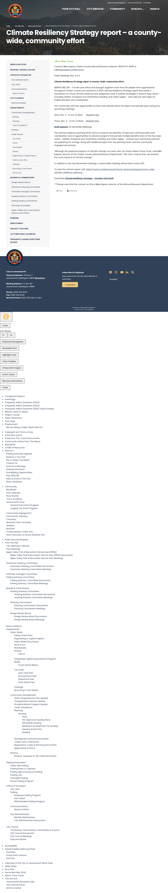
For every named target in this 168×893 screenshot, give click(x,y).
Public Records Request (116, 3)
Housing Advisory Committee (24, 196)
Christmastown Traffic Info (19, 531)
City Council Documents (22, 833)
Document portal (13, 435)
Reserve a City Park (15, 457)
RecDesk (10, 528)
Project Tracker (19, 228)
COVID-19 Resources (15, 447)
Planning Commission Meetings (29, 608)
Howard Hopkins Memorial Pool (20, 849)
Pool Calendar (13, 492)
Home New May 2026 (15, 872)
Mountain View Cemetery (18, 522)
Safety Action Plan (20, 160)
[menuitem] (73, 8)
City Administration (20, 80)
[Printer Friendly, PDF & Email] (64, 61)
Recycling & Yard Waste (22, 168)
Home (8, 26)
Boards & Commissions (22, 177)
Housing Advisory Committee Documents (34, 594)
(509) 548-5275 (20, 292)
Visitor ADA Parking (19, 765)
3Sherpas (92, 308)
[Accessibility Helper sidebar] (6, 316)
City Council (17, 98)
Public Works (17, 134)
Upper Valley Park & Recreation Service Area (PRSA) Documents (41, 555)
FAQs (24, 716)
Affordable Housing (31, 723)
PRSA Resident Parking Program (29, 801)
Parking (14, 218)
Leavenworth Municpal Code (20, 881)
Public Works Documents (26, 641)
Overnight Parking (19, 778)
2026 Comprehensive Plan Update (31, 698)
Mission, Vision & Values (22, 69)
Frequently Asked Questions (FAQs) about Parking (29, 408)
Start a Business (14, 481)
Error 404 (9, 869)
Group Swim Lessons (16, 855)
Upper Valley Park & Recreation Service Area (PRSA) (25, 211)
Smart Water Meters (28, 665)
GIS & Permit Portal (15, 885)
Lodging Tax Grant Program (24, 508)
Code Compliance (20, 125)
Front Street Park (26, 682)
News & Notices (18, 64)
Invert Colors (8, 374)
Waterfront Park (26, 679)
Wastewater (17, 147)
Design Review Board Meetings (29, 619)
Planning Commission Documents (31, 605)
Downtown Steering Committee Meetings (30, 569)
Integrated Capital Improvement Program (35, 659)
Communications (19, 89)
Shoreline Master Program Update (31, 704)
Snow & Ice (17, 173)
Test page (10, 421)
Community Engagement (19, 513)
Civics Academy (14, 499)
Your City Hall (71, 9)
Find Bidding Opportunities (19, 472)
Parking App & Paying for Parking (26, 772)
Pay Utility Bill (12, 475)
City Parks (16, 139)
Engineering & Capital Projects (25, 156)
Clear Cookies (9, 361)
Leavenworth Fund (15, 502)
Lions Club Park (25, 673)
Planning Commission (21, 205)
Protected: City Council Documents (22, 438)
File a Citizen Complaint (17, 460)
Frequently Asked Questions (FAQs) (25, 241)
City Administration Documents (29, 820)
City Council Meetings (21, 836)
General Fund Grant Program (24, 505)
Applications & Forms (24, 748)
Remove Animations (12, 381)
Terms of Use (79, 309)
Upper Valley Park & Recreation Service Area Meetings (36, 558)
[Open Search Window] (132, 272)
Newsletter (10, 444)
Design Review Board (20, 182)
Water (15, 143)
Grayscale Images (11, 367)
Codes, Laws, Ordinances (26, 742)
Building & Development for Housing (40, 726)
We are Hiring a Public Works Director (24, 427)
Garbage (16, 164)
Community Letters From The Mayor (22, 441)
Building (16, 117)
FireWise (10, 525)
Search (154, 9)
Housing (22, 713)
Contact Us (11, 463)
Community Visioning (16, 516)
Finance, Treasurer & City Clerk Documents (35, 756)
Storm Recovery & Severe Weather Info (25, 534)
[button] (70, 284)
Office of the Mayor (20, 75)
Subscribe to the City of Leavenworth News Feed (29, 863)
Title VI (21, 654)
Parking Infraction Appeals (19, 453)
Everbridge (10, 399)
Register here (92, 115)
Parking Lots (16, 775)
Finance (15, 130)
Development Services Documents (31, 738)
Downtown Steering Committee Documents (32, 566)
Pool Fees (10, 852)
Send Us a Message (16, 466)
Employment (16, 223)
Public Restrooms (13, 418)
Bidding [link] (155, 3)
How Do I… (137, 9)
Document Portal (134, 3)
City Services (95, 9)
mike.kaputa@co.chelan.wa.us (69, 69)
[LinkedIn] (127, 272)
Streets (15, 151)
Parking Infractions (15, 469)
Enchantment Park (27, 676)
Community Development (23, 112)
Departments (17, 107)
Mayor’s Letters (19, 93)
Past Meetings (13, 549)
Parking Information (16, 762)
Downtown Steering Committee (25, 187)
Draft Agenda (61, 127)
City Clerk (15, 84)
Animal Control (13, 888)
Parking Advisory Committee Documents (30, 580)
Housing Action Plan (32, 729)
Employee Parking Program (27, 795)
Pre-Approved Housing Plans (36, 719)
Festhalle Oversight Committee (25, 191)
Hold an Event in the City (18, 478)
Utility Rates (11, 866)
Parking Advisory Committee (24, 201)
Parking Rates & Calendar (23, 768)
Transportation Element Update (29, 701)
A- (3, 335)
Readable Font (9, 348)
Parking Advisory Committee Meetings (29, 583)
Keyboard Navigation (12, 341)
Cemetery (11, 519)
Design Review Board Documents (30, 616)
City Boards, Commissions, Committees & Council (34, 830)
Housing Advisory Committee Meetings (33, 597)
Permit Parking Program (22, 781)
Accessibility (89, 309)
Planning (16, 121)
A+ (11, 335)
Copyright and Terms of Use (19, 432)
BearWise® (11, 489)
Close (5, 325)
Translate (147, 3)
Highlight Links (9, 354)
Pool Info (10, 858)
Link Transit (19, 798)
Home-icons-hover (14, 875)
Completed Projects (15, 396)
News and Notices (34, 26)
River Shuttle (12, 496)
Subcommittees (18, 103)
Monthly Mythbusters (24, 817)
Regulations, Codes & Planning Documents (35, 745)
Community (117, 9)
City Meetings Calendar (22, 234)
